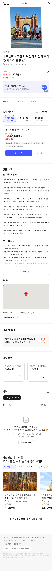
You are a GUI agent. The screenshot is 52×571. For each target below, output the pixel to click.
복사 (34, 313)
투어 (20, 467)
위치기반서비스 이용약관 (20, 538)
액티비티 (30, 467)
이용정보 (32, 101)
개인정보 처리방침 (38, 538)
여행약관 (23, 540)
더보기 (26, 271)
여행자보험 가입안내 (10, 540)
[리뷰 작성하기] (47, 391)
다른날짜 (43, 111)
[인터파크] (5, 3)
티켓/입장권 (9, 467)
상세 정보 (40, 153)
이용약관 (6, 538)
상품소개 (19, 101)
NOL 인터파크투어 (12, 398)
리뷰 (45, 101)
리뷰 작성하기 (26, 442)
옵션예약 (6, 101)
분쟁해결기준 (33, 540)
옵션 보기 (19, 153)
